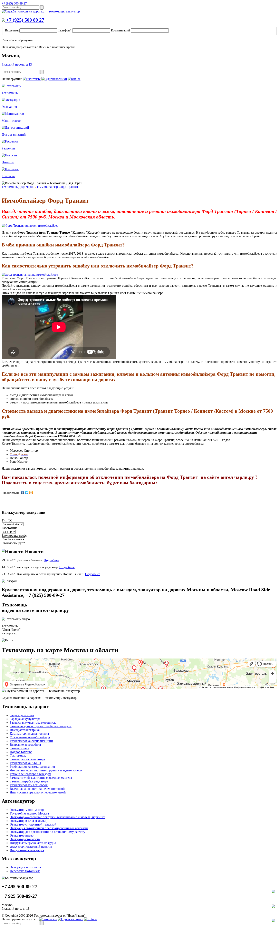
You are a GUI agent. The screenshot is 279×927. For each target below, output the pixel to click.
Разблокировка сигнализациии (31, 741)
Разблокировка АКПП (25, 763)
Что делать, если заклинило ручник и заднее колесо (46, 770)
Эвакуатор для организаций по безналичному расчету (47, 831)
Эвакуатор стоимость (25, 839)
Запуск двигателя (22, 715)
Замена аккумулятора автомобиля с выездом (40, 726)
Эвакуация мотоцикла (25, 867)
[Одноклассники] (31, 492)
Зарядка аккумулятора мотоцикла (33, 722)
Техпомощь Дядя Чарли (18, 186)
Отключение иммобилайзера (30, 737)
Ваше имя (12, 30)
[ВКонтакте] (22, 492)
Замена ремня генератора (27, 759)
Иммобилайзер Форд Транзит (57, 186)
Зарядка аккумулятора (25, 719)
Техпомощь (18, 755)
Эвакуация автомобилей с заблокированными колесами (49, 828)
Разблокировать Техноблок (29, 785)
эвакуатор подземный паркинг (31, 846)
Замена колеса (19, 748)
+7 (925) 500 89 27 (14, 3)
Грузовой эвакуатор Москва (29, 813)
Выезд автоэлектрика (25, 730)
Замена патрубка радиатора (29, 781)
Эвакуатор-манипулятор (27, 809)
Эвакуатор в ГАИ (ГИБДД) (28, 820)
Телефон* (64, 30)
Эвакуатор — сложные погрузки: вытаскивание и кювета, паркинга (57, 817)
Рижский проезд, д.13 (17, 64)
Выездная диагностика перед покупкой (37, 788)
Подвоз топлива (21, 752)
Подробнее (51, 560)
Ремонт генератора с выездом (30, 774)
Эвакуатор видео (21, 835)
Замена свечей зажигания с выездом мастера (41, 777)
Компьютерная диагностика (29, 733)
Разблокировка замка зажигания (32, 766)
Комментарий (120, 30)
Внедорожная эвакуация (27, 850)
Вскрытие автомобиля (25, 744)
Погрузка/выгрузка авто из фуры (33, 843)
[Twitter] (27, 492)
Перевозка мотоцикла (25, 871)
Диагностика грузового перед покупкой (38, 792)
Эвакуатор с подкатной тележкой (33, 824)
